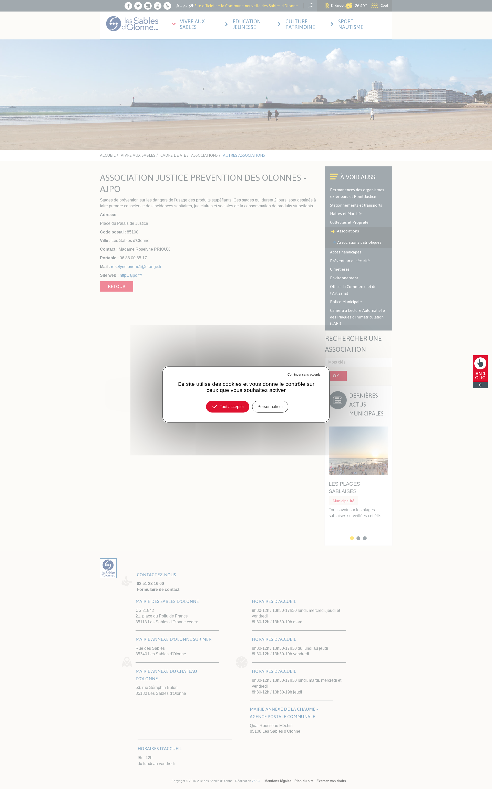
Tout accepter (232, 406)
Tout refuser (279, 374)
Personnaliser (270, 406)
